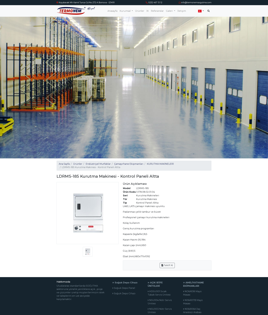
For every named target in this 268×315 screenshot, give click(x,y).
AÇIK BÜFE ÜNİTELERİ (155, 284)
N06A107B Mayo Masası (193, 302)
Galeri (169, 11)
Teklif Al (168, 265)
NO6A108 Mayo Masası (192, 293)
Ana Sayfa (64, 164)
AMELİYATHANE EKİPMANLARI (193, 284)
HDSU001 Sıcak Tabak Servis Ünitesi (159, 293)
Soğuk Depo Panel (124, 288)
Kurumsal (125, 11)
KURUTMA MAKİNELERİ (160, 164)
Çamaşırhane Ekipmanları (128, 164)
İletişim (181, 11)
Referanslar (157, 11)
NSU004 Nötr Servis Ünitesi (160, 302)
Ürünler (139, 11)
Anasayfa (112, 11)
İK (147, 11)
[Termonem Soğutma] (76, 11)
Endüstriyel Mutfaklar (98, 164)
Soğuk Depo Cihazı (125, 282)
